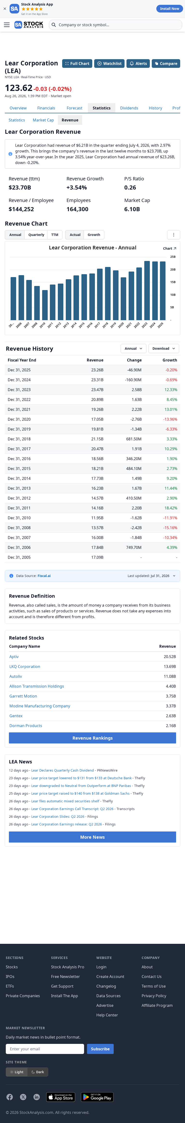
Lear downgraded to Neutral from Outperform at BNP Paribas (81, 785)
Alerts (141, 63)
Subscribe (100, 1049)
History (155, 108)
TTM (54, 234)
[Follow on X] (23, 1097)
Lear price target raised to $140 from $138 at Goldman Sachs (80, 793)
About (147, 967)
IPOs (10, 976)
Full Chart (79, 63)
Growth (94, 234)
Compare (168, 63)
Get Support (62, 986)
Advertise (104, 1005)
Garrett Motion (23, 696)
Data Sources (108, 995)
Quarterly (36, 234)
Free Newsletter (65, 976)
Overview (18, 108)
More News (92, 837)
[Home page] (28, 24)
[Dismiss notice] (5, 9)
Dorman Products (25, 725)
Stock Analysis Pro (67, 967)
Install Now (169, 8)
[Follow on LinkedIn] (36, 1097)
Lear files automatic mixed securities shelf (65, 801)
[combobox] (115, 25)
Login (101, 967)
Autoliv (15, 676)
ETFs (10, 986)
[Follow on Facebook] (9, 1097)
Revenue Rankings (93, 738)
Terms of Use (154, 986)
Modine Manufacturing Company (39, 706)
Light (19, 1072)
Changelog (106, 986)
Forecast (74, 108)
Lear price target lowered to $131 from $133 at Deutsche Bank (81, 778)
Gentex (15, 715)
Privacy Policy (154, 995)
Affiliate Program (157, 1005)
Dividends (129, 108)
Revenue (70, 120)
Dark (40, 1072)
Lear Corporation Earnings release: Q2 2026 (66, 824)
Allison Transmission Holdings (36, 686)
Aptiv (14, 656)
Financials (46, 108)
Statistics (102, 108)
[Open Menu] (7, 25)
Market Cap (43, 120)
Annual (15, 234)
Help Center (107, 1015)
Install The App (64, 995)
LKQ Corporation (24, 666)
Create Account (110, 976)
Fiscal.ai (44, 575)
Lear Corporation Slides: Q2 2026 (57, 816)
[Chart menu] (173, 234)
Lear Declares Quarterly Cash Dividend (62, 770)
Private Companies (23, 995)
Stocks (12, 967)
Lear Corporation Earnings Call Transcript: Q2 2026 (72, 808)
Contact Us (152, 976)
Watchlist (112, 63)
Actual (75, 234)
